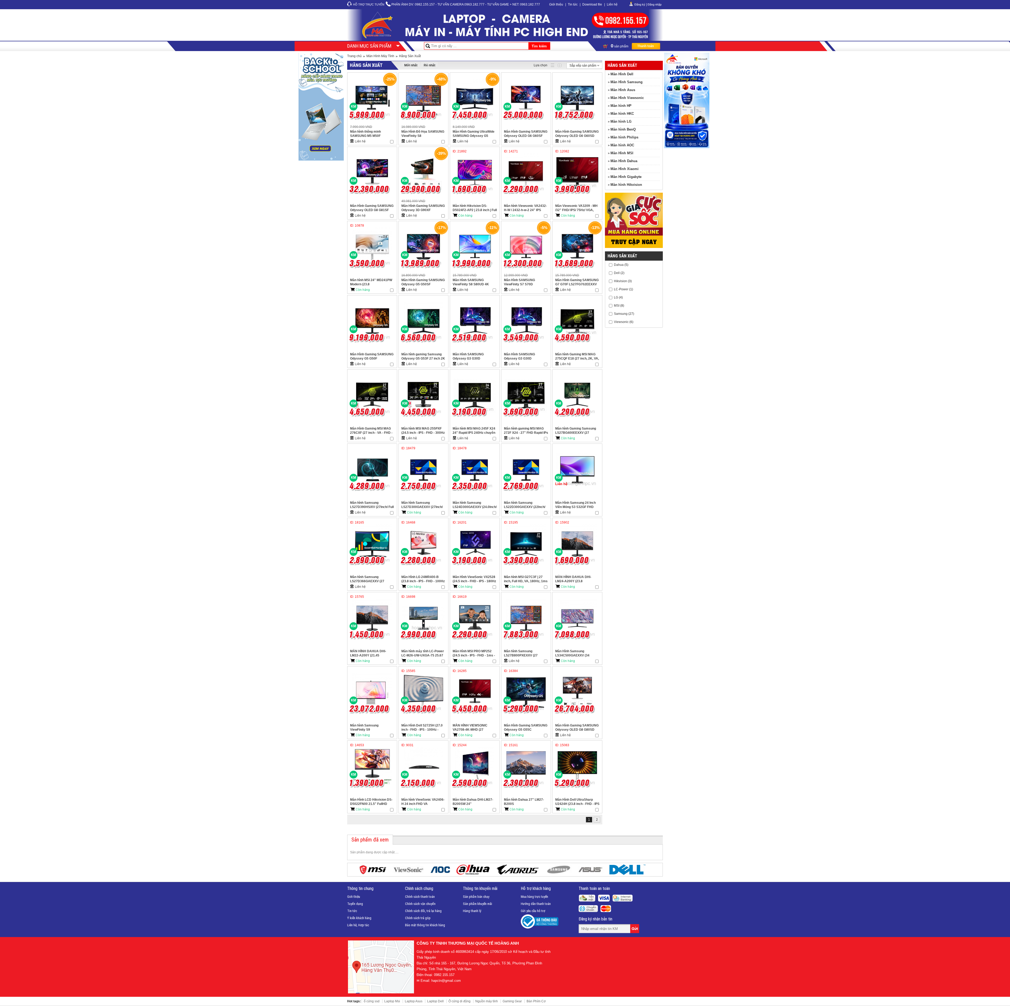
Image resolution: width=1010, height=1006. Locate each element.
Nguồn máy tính (486, 1001)
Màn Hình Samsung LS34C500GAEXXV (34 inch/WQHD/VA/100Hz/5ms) (575, 653)
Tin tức (573, 4)
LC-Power (621, 289)
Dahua (619, 264)
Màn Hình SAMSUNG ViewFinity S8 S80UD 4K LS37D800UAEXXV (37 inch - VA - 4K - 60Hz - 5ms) (474, 282)
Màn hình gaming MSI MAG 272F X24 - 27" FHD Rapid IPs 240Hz (526, 431)
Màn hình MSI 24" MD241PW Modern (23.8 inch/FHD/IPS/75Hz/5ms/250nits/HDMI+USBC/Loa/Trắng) (372, 282)
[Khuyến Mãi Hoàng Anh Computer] (634, 247)
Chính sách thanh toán (420, 897)
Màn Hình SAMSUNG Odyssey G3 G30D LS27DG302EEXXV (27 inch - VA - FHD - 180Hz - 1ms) (525, 356)
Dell (617, 273)
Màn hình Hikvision (626, 185)
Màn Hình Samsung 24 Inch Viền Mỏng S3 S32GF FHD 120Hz (575, 505)
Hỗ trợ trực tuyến (368, 4)
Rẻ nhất (429, 65)
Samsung (621, 313)
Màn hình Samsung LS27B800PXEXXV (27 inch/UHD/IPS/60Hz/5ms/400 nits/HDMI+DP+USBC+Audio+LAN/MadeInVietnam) (526, 653)
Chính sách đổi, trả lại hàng (423, 911)
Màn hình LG (621, 121)
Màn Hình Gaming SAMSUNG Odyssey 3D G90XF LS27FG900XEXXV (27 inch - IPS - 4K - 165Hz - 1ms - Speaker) (423, 208)
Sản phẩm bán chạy (476, 897)
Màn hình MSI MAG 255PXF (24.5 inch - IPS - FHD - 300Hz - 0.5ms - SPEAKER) (423, 431)
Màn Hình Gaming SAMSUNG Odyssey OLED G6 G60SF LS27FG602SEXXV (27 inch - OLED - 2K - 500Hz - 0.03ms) (525, 134)
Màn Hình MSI (621, 153)
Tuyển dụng (355, 904)
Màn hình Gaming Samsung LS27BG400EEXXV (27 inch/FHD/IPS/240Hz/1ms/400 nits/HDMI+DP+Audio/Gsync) (577, 431)
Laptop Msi (392, 1001)
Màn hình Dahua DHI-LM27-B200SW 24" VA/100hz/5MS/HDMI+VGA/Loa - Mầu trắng (475, 802)
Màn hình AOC (622, 145)
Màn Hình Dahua (623, 161)
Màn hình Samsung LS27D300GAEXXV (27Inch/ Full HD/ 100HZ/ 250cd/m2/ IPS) (422, 505)
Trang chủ (354, 56)
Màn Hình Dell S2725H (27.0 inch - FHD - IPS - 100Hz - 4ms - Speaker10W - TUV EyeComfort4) (422, 728)
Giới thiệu (556, 4)
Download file (592, 4)
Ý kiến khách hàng (359, 918)
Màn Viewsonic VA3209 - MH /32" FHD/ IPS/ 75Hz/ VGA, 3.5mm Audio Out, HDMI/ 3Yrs (577, 208)
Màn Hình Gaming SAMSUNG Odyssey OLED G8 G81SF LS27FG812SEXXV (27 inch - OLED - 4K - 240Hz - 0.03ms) (371, 208)
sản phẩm (620, 45)
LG (616, 297)
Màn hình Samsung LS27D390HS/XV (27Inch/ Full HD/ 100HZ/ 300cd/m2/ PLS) (372, 505)
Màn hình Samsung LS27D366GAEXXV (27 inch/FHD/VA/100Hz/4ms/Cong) (372, 579)
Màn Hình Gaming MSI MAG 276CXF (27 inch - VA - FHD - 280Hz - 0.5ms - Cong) (371, 431)
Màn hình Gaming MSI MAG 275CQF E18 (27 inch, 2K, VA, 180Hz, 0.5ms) (577, 356)
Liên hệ (612, 4)
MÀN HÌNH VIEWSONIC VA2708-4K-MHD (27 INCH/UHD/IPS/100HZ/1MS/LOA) (475, 728)
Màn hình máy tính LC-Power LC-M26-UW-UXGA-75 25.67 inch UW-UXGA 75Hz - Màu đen (422, 653)
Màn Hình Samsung (626, 82)
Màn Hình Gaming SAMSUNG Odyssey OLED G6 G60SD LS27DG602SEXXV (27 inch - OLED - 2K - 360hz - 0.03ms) (577, 134)
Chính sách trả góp (418, 918)
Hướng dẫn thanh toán (536, 904)
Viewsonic (621, 321)
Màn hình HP (621, 106)
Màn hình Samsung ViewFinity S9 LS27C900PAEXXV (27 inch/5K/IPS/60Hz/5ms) (367, 728)
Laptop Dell (435, 1001)
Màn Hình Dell (621, 74)
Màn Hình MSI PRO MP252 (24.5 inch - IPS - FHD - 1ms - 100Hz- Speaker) (474, 653)
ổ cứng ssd (372, 1001)
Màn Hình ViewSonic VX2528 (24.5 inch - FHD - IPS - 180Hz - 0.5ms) (474, 579)
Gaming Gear (512, 1001)
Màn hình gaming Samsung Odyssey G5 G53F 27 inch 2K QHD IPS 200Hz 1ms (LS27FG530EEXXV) (423, 356)
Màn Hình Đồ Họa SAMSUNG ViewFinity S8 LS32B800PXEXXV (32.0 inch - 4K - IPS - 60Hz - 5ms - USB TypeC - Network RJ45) (423, 134)
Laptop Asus (413, 1001)
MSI (616, 305)
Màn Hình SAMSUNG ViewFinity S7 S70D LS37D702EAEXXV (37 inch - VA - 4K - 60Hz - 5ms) (525, 282)
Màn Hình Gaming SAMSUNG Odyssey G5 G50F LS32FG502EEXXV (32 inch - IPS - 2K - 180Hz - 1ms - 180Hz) (371, 356)
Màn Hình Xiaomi (624, 169)
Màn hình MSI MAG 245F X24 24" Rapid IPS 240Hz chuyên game (474, 431)
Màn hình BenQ (623, 129)
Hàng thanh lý (472, 911)
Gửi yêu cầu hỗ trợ (533, 911)
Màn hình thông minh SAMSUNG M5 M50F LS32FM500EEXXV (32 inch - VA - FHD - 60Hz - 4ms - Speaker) (371, 134)
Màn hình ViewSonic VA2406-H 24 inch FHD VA (423, 802)
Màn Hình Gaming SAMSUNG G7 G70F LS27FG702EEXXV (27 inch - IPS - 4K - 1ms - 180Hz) (577, 282)
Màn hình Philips (624, 137)
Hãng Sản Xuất (410, 56)
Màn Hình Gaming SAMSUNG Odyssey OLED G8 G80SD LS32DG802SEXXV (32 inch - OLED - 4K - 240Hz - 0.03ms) (577, 728)
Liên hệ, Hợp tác (358, 925)
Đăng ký (639, 4)
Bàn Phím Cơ (536, 1001)
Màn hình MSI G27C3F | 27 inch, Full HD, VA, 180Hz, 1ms (526, 579)
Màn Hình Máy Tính (380, 56)
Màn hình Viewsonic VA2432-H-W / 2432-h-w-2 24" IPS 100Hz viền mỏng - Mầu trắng (525, 208)
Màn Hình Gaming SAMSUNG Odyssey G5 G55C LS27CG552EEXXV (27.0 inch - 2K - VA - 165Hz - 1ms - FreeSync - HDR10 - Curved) (526, 728)
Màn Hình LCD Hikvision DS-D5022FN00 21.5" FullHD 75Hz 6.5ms (371, 802)
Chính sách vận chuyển (420, 904)
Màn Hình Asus (622, 90)
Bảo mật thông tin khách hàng (425, 925)
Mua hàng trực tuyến (534, 897)
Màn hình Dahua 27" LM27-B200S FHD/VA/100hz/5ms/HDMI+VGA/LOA (526, 802)
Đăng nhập (654, 4)
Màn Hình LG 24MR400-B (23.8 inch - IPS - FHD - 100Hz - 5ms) (423, 579)
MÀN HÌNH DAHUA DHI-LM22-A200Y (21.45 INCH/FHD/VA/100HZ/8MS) (369, 653)
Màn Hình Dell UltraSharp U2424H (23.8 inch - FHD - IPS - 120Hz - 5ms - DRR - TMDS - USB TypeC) (577, 802)
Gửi (635, 928)
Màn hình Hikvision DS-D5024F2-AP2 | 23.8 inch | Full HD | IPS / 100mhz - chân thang (475, 208)
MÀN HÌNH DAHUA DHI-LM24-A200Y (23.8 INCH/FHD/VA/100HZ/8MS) (574, 579)
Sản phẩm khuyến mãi (477, 904)
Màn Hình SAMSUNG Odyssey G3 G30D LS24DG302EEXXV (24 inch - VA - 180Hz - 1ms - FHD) (474, 356)
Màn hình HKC (622, 114)
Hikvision (620, 281)
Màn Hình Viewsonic (627, 98)
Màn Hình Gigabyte (626, 177)
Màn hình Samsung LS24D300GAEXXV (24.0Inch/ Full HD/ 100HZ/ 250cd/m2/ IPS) (475, 505)
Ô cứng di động (459, 1001)
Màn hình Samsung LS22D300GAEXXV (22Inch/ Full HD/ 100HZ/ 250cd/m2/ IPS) (524, 505)
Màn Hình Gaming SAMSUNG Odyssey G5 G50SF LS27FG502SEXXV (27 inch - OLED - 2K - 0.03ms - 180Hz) (423, 282)
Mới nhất (410, 65)
